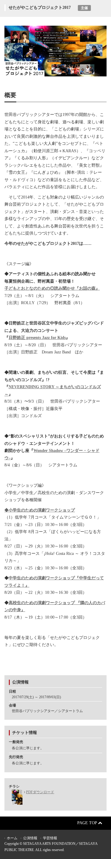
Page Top (87, 823)
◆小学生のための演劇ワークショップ (39, 510)
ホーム (12, 838)
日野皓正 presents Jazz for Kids (37, 337)
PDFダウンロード (40, 792)
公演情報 (30, 838)
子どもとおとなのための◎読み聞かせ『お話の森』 (52, 288)
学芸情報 (50, 838)
